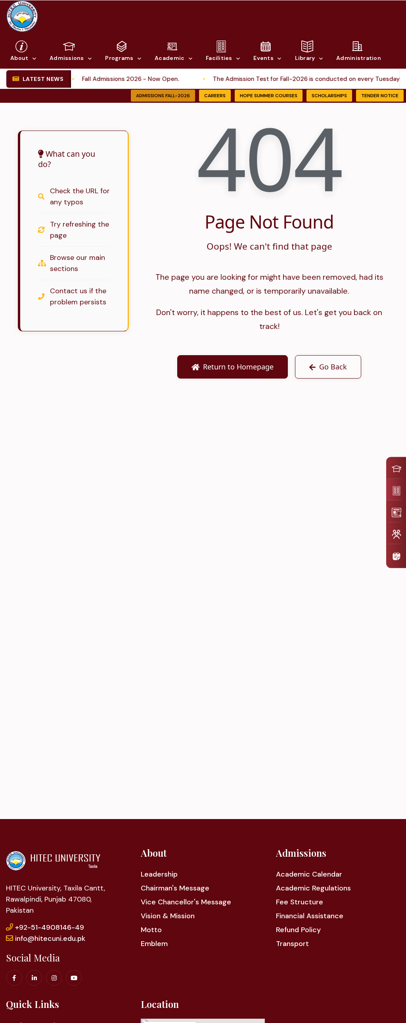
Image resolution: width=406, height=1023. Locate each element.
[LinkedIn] (34, 978)
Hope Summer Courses (268, 95)
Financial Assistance (309, 916)
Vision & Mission (168, 916)
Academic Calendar (309, 874)
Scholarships (329, 95)
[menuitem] (394, 468)
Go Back (333, 366)
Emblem (154, 943)
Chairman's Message (175, 888)
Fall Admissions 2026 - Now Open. (116, 79)
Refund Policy (298, 930)
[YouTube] (74, 978)
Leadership (159, 874)
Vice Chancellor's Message (186, 902)
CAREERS (215, 95)
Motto (151, 930)
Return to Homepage (238, 366)
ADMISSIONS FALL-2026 (163, 95)
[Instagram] (54, 978)
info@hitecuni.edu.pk (50, 938)
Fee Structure (299, 902)
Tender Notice (379, 95)
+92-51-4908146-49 (49, 927)
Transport (292, 943)
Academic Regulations (313, 888)
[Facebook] (14, 978)
